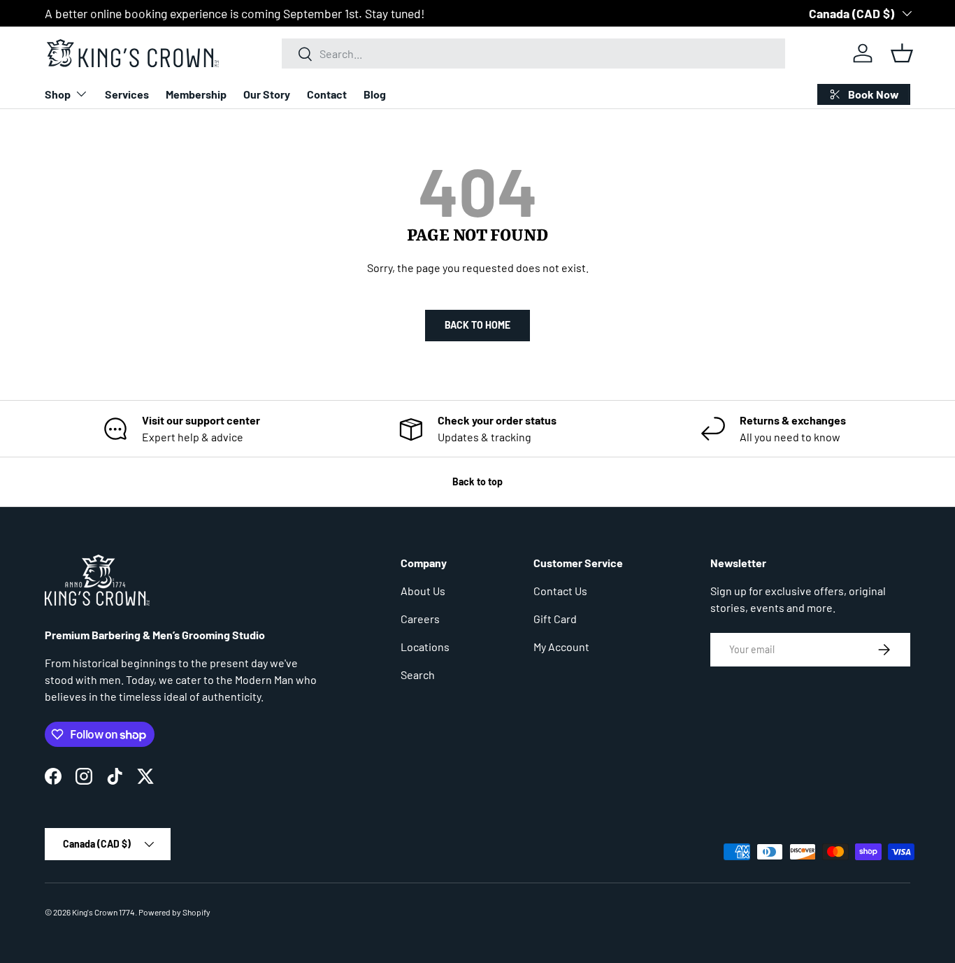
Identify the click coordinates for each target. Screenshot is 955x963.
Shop (58, 94)
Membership (196, 94)
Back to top (477, 481)
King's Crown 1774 (103, 912)
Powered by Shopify (174, 912)
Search (418, 674)
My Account (561, 646)
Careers (420, 618)
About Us (423, 590)
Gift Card (555, 618)
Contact (327, 94)
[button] (901, 53)
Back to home (477, 325)
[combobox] (534, 53)
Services (127, 94)
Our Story (266, 94)
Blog (375, 94)
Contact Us (560, 590)
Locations (425, 646)
